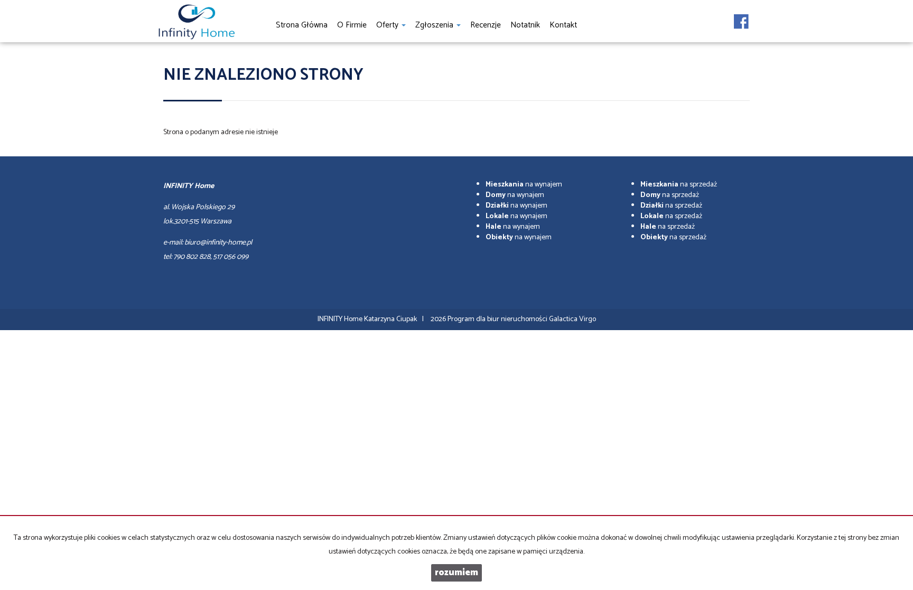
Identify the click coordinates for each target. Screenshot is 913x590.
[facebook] (741, 18)
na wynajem (524, 185)
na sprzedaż (678, 185)
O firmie (352, 25)
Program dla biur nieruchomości (498, 319)
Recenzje (485, 25)
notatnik (525, 25)
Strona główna (302, 25)
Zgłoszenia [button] (435, 25)
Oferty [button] (388, 25)
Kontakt (563, 25)
